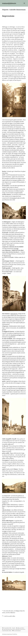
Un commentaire (17, 630)
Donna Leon (12, 629)
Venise (10, 630)
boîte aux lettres (20, 628)
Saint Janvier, (14, 313)
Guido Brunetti (5, 630)
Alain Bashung (6, 629)
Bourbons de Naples (16, 335)
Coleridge (15, 248)
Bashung (4, 136)
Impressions (8, 16)
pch (14, 628)
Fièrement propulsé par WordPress (9, 634)
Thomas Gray (7, 255)
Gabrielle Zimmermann (20, 629)
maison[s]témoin (9, 3)
